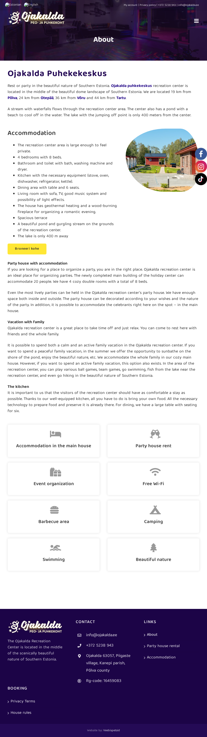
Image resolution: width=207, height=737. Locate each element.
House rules (21, 713)
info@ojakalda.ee (101, 635)
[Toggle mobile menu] (196, 20)
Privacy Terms (23, 702)
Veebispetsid (111, 730)
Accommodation (161, 658)
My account (130, 5)
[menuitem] (14, 5)
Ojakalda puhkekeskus (131, 86)
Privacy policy (148, 5)
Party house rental (163, 646)
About (152, 635)
